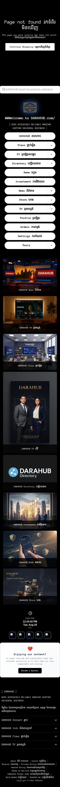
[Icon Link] (30, 107)
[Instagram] (38, 635)
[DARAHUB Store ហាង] (30, 586)
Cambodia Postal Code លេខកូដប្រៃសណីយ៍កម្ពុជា (28, 774)
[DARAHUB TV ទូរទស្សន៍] (30, 314)
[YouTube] (12, 635)
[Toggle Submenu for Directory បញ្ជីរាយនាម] (51, 163)
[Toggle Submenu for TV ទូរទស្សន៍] (51, 209)
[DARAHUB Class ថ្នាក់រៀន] (30, 352)
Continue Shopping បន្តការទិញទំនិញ (30, 46)
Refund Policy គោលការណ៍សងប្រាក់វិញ (28, 767)
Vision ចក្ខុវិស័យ (39, 761)
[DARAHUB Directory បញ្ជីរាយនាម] (30, 473)
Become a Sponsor (30, 671)
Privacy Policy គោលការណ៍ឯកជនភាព (38, 764)
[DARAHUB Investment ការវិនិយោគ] (30, 511)
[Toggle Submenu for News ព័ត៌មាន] (51, 190)
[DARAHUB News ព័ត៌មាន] (30, 276)
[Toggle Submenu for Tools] (51, 245)
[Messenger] (30, 635)
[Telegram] (47, 635)
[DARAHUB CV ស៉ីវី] (30, 412)
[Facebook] (21, 635)
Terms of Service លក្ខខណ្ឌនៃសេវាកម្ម (28, 771)
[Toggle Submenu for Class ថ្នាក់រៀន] (51, 145)
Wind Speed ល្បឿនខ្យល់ (16, 777)
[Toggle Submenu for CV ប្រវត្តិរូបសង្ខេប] (51, 154)
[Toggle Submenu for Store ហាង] (51, 199)
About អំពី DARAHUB (19, 761)
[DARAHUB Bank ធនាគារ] (30, 549)
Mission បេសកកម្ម (10, 764)
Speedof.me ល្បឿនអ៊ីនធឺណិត (42, 777)
